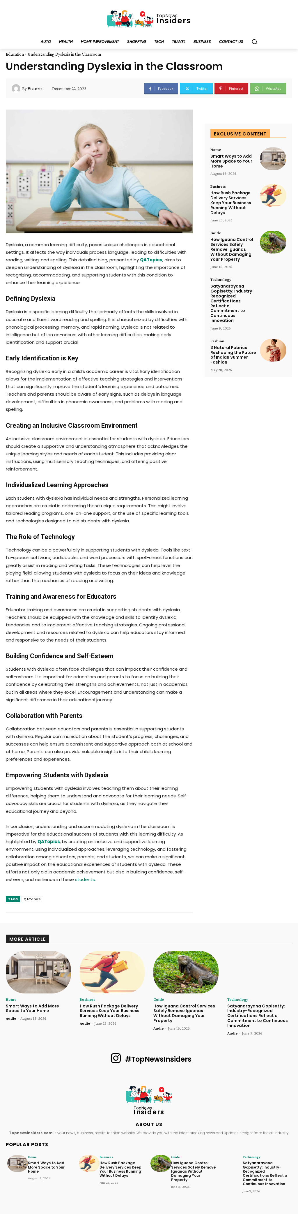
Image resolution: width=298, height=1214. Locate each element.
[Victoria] (17, 88)
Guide (215, 233)
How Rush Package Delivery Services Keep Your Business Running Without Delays (230, 202)
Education (15, 54)
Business (218, 186)
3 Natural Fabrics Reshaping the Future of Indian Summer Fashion (233, 355)
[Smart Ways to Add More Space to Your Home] (273, 158)
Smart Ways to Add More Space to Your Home (231, 161)
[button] (254, 42)
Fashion (217, 341)
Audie (11, 1018)
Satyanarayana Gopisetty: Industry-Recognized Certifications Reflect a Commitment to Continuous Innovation (232, 303)
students (85, 879)
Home (215, 149)
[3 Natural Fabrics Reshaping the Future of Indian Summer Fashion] (273, 350)
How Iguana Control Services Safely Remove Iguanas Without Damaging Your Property (231, 249)
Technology (220, 279)
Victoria (35, 88)
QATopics (32, 899)
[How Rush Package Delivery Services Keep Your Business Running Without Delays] (273, 195)
